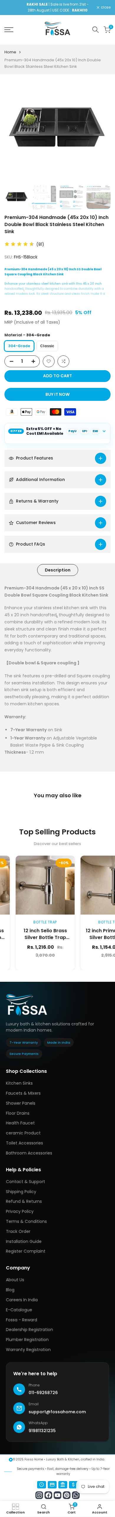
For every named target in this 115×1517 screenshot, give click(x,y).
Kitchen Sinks (19, 1083)
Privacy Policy (20, 1211)
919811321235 (42, 1431)
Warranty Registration (28, 1350)
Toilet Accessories (24, 1143)
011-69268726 (43, 1393)
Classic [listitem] (47, 345)
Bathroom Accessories (29, 1153)
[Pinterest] (66, 1495)
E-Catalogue (19, 1310)
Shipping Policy (21, 1192)
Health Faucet (20, 1123)
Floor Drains (17, 1113)
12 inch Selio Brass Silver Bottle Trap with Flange (30, 938)
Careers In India (22, 1300)
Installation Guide (24, 1241)
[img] (19, 244)
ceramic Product (23, 1133)
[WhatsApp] (76, 1495)
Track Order (18, 1231)
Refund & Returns (24, 1201)
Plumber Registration (27, 1340)
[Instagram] (39, 1495)
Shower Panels (20, 1103)
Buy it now (57, 394)
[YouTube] (57, 1495)
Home (10, 52)
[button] (49, 361)
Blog (10, 1290)
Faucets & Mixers (23, 1093)
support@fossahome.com (57, 1412)
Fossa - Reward (21, 1320)
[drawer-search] (95, 29)
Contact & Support (25, 1182)
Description (57, 570)
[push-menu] (8, 30)
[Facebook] (48, 1495)
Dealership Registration (29, 1329)
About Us (15, 1280)
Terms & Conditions (26, 1221)
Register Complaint (25, 1251)
